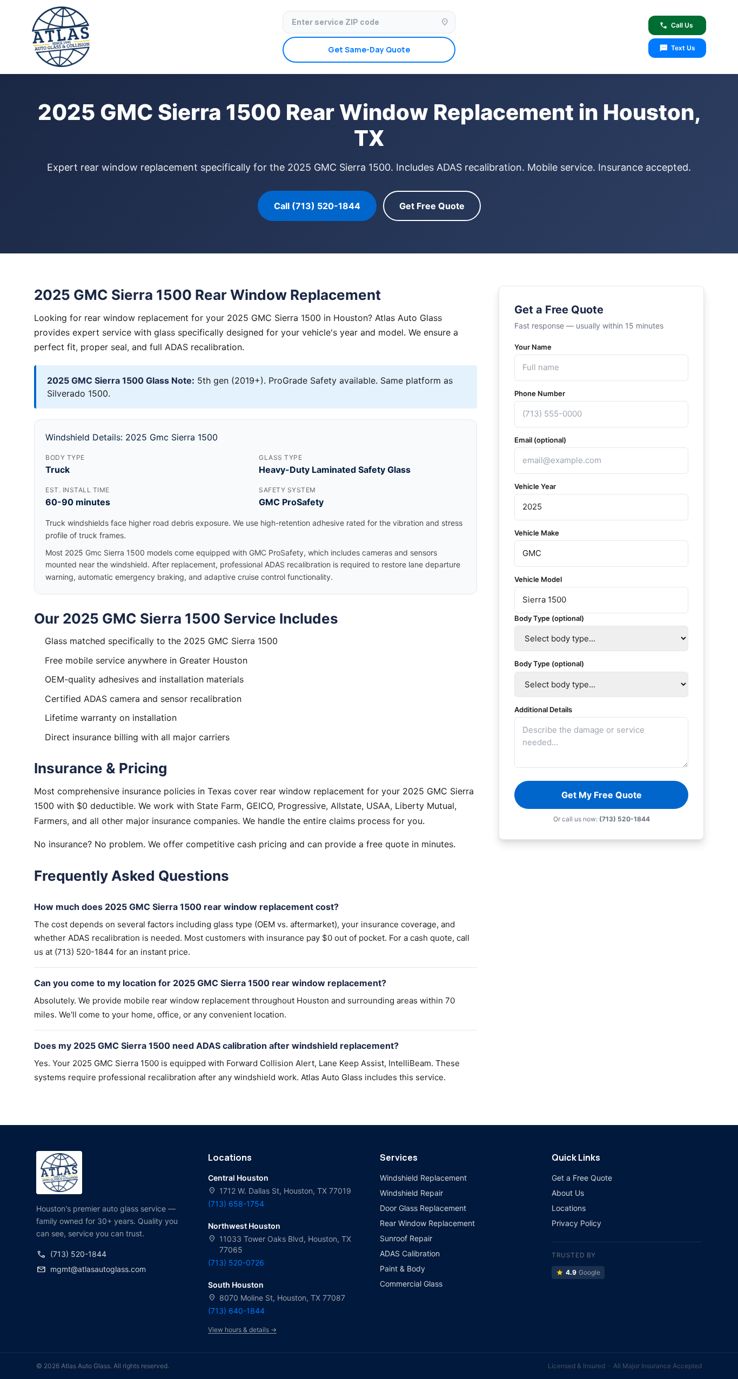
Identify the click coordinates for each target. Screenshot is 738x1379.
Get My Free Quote (601, 794)
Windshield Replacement (423, 1177)
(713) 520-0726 (236, 1262)
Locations (569, 1208)
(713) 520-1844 (71, 1254)
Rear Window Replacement (427, 1223)
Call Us (676, 25)
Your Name (533, 347)
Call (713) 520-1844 (317, 205)
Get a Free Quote (582, 1177)
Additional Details (543, 709)
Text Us (677, 48)
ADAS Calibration (410, 1253)
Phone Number (539, 393)
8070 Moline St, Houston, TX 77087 (276, 1298)
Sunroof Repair (406, 1238)
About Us (568, 1192)
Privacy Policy (576, 1223)
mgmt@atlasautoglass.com (91, 1269)
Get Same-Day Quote (369, 49)
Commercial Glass (411, 1283)
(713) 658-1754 (236, 1203)
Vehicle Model (538, 579)
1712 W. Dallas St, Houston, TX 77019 (279, 1191)
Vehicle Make (536, 532)
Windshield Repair (411, 1192)
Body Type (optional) (549, 618)
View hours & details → (242, 1330)
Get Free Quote (432, 205)
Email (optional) (540, 440)
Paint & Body (402, 1268)
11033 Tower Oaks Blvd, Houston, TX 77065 (279, 1244)
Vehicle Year (535, 486)
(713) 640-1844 (236, 1310)
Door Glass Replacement (423, 1208)
